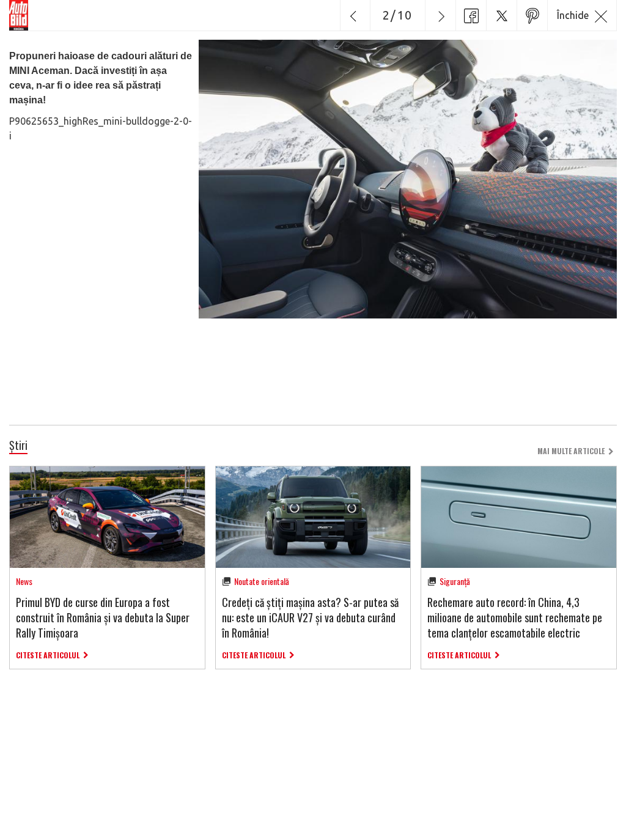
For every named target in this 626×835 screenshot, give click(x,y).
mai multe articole (571, 451)
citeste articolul (47, 655)
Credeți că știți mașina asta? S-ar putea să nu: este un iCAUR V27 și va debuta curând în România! (310, 617)
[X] (501, 15)
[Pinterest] (532, 15)
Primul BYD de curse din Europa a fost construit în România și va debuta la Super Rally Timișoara (103, 617)
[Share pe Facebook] (470, 15)
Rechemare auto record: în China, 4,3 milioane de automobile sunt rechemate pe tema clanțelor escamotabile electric (514, 617)
